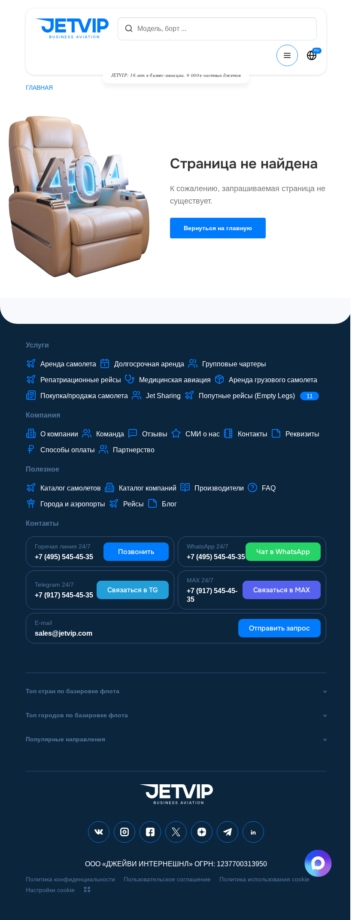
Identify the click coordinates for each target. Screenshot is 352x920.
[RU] (311, 55)
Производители (219, 488)
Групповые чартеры (234, 364)
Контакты (252, 434)
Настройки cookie (50, 889)
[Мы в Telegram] (227, 832)
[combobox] (217, 28)
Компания (43, 415)
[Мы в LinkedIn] (253, 832)
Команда (110, 434)
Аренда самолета (68, 364)
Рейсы (133, 504)
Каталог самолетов (70, 488)
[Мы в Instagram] (124, 832)
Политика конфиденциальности (70, 879)
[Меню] (287, 55)
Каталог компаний (147, 488)
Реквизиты (302, 434)
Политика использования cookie (264, 879)
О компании (59, 434)
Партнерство (134, 450)
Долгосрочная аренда (149, 364)
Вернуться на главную (218, 228)
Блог (169, 504)
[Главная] (73, 28)
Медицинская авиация (175, 380)
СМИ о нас (202, 434)
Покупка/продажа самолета (84, 395)
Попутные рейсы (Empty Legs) (256, 395)
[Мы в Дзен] (201, 832)
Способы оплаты (67, 450)
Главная (39, 87)
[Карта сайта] (87, 889)
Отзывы (154, 434)
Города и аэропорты (72, 504)
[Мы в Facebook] (150, 832)
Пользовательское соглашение (167, 879)
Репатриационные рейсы (80, 380)
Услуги (37, 345)
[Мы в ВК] (98, 832)
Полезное (42, 469)
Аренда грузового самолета (273, 380)
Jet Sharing (163, 395)
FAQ (269, 488)
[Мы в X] (176, 832)
